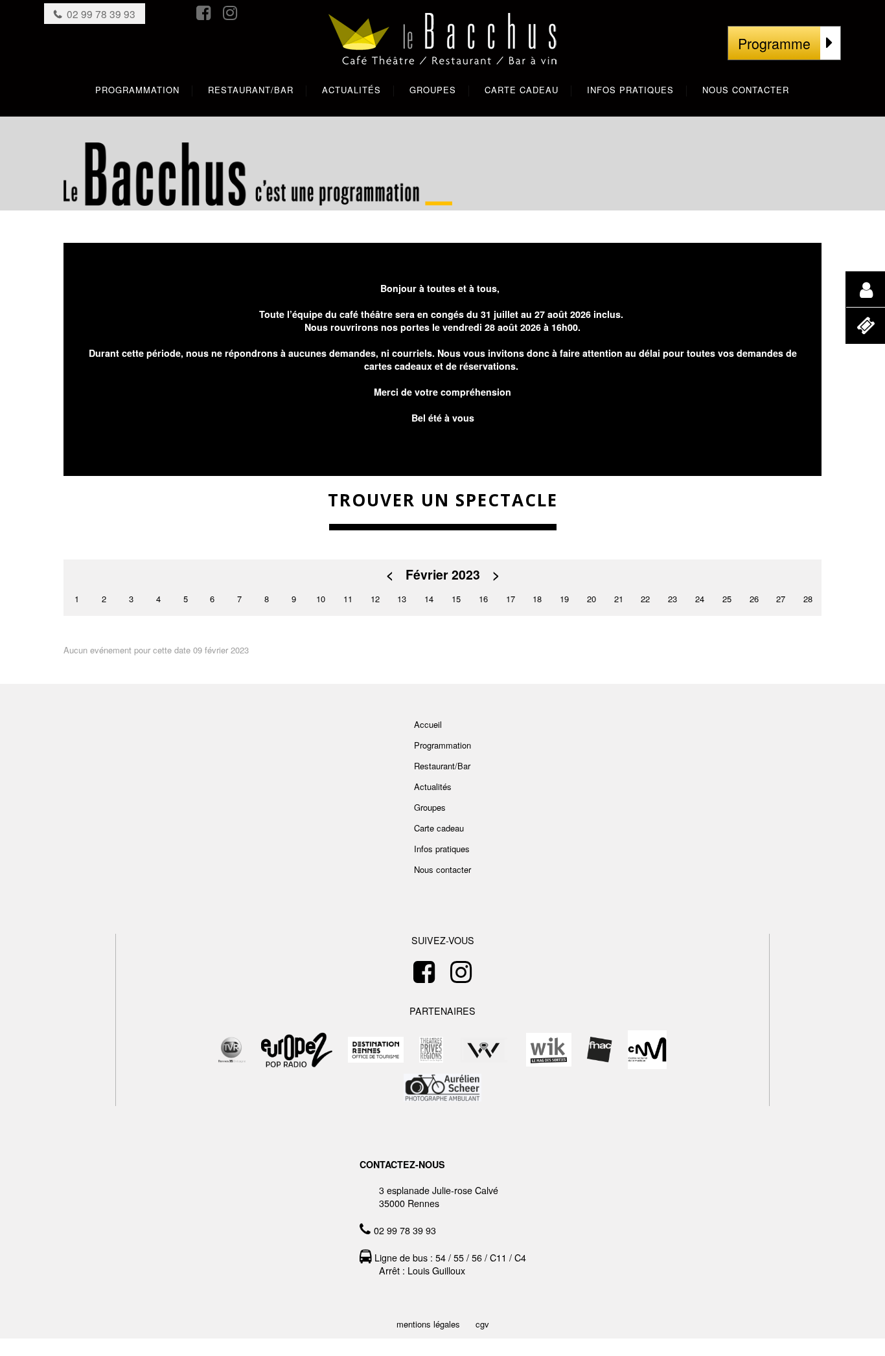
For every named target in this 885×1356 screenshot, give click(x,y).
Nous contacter (442, 869)
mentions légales (428, 1324)
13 (401, 599)
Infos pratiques (442, 848)
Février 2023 (443, 575)
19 (564, 599)
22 (645, 599)
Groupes (430, 807)
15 (456, 599)
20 (591, 599)
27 (780, 599)
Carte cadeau (439, 828)
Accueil (428, 724)
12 (375, 599)
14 (428, 599)
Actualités (433, 786)
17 (510, 599)
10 (320, 599)
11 (347, 599)
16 (483, 599)
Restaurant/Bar (442, 766)
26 (754, 599)
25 (726, 599)
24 (699, 599)
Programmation (442, 745)
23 (672, 599)
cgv (482, 1324)
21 (618, 599)
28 (807, 599)
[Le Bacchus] (442, 52)
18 (537, 599)
